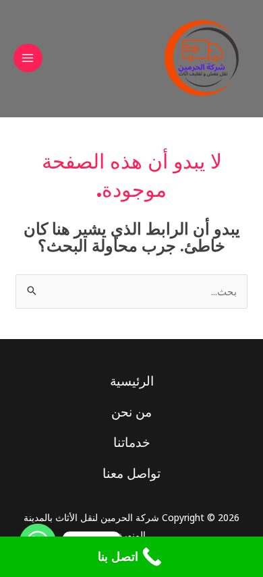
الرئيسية (132, 381)
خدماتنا (131, 442)
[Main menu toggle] (27, 58)
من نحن (131, 412)
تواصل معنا (131, 473)
